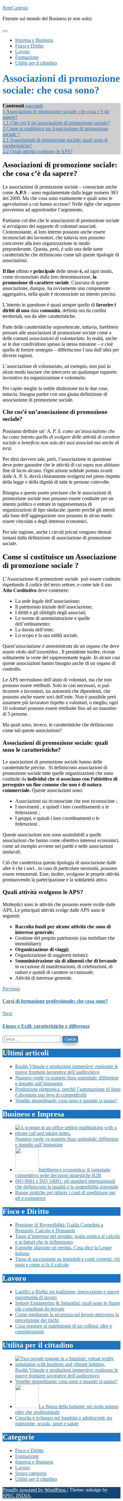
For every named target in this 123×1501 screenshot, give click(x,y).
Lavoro (22, 1467)
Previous (11, 988)
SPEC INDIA (17, 1495)
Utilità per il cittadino (36, 1479)
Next (7, 1013)
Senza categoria (30, 1473)
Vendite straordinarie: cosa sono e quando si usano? (66, 1100)
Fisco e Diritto (29, 1450)
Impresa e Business (34, 1462)
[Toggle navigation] (5, 31)
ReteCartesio (15, 7)
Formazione (27, 1456)
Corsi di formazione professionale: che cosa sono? (55, 1001)
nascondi (34, 105)
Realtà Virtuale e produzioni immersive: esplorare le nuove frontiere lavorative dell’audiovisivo (66, 1069)
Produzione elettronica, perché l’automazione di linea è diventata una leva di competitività (67, 1092)
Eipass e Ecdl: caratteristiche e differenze (46, 1026)
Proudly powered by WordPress (35, 1489)
